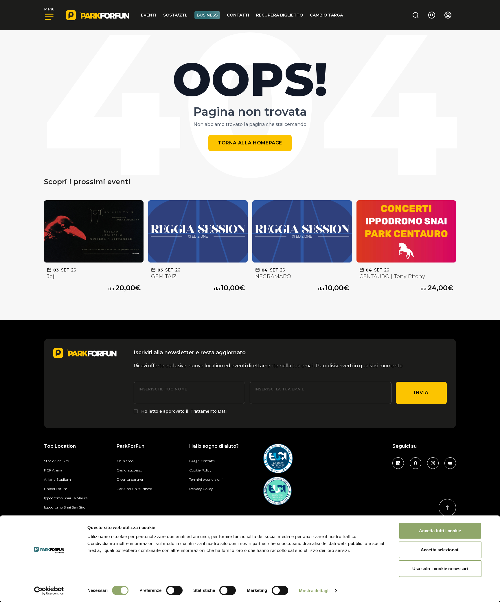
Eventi (148, 15)
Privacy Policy (201, 489)
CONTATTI (238, 15)
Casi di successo (129, 470)
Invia (421, 392)
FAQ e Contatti (202, 461)
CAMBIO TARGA (326, 15)
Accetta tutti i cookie (440, 530)
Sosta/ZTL (175, 15)
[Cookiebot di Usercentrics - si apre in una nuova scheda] (49, 590)
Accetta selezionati (440, 549)
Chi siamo (125, 461)
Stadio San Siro (56, 461)
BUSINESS (207, 15)
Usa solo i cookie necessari (440, 568)
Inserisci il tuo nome (163, 389)
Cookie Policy (200, 470)
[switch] (174, 590)
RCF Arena (53, 470)
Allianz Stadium (57, 479)
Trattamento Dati (208, 411)
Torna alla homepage (250, 143)
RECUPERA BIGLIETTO (279, 15)
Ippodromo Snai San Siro (64, 507)
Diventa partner (130, 479)
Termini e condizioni (206, 479)
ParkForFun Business (134, 489)
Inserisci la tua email (279, 389)
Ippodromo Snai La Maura (66, 498)
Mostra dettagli (314, 590)
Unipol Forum (55, 489)
